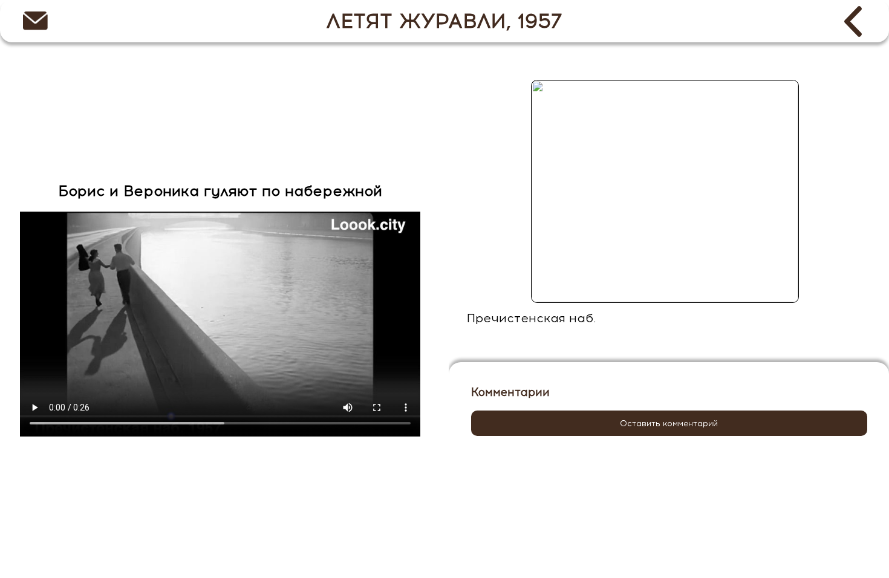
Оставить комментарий (669, 423)
